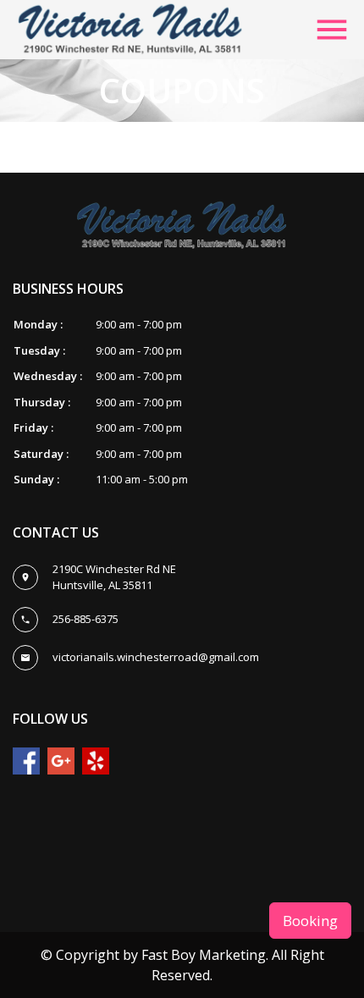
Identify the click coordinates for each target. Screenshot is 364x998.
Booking (310, 920)
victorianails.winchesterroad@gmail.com (155, 656)
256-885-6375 (85, 618)
